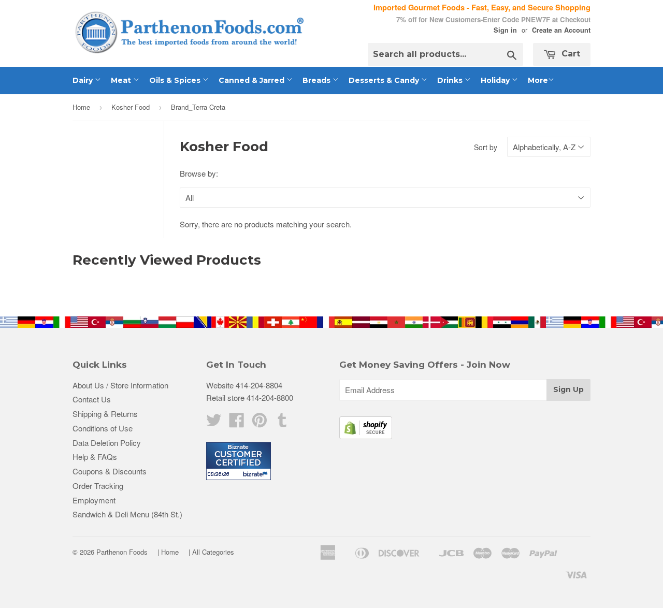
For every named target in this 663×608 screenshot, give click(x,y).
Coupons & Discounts (110, 471)
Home (81, 107)
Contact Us (92, 399)
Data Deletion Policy (107, 442)
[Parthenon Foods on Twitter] (214, 422)
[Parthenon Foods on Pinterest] (259, 422)
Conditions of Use (103, 428)
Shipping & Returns (105, 413)
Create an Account (561, 30)
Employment (94, 500)
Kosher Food (130, 107)
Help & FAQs (95, 456)
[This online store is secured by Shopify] (365, 435)
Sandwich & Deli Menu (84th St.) (127, 514)
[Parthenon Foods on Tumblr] (282, 422)
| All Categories (211, 552)
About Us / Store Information (120, 385)
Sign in (505, 30)
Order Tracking (98, 485)
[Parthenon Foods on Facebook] (236, 422)
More (538, 80)
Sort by (485, 147)
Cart (569, 54)
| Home (168, 552)
